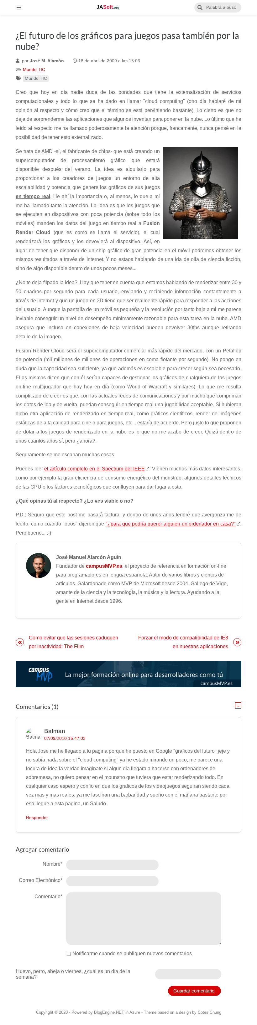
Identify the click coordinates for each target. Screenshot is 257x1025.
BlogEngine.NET (109, 1012)
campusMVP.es (104, 566)
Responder (37, 817)
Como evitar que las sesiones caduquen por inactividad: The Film (73, 642)
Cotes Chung (209, 1012)
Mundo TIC (34, 69)
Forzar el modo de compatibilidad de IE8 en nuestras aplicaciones (183, 642)
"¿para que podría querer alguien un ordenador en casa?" (171, 523)
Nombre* (52, 864)
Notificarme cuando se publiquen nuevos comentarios (132, 953)
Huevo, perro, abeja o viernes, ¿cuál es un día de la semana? (73, 974)
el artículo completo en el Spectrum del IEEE (94, 468)
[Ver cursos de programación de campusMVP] (128, 674)
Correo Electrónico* (40, 880)
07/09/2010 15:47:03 (65, 738)
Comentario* (48, 896)
